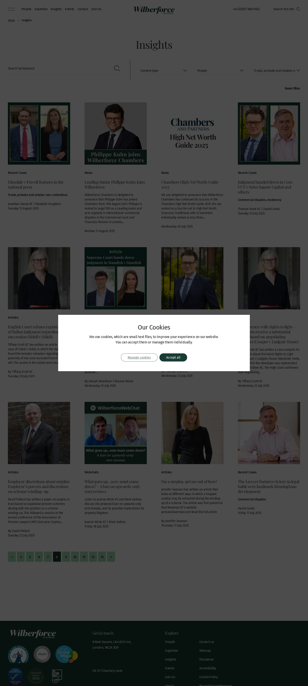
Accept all (173, 357)
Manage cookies (139, 357)
